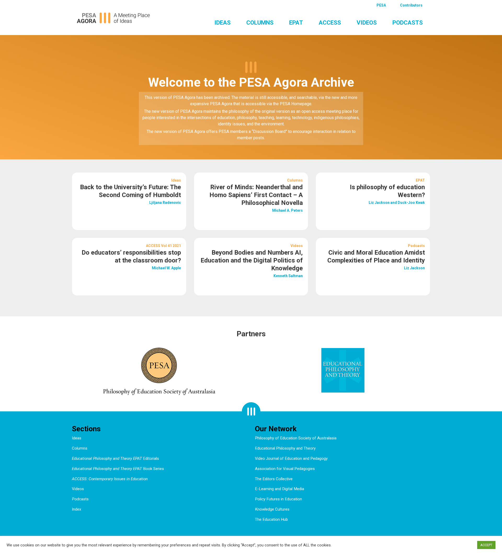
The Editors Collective (274, 479)
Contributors (411, 5)
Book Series (118, 468)
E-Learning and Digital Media (279, 488)
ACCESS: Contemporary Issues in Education (110, 479)
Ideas (222, 22)
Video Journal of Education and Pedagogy (291, 458)
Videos (367, 22)
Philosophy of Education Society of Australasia (295, 438)
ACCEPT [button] (486, 545)
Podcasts (407, 22)
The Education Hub (271, 519)
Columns (259, 22)
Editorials (115, 458)
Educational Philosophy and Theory (285, 448)
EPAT (296, 22)
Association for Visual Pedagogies (285, 468)
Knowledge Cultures (272, 509)
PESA (381, 5)
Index (76, 509)
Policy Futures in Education (278, 499)
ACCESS (330, 22)
